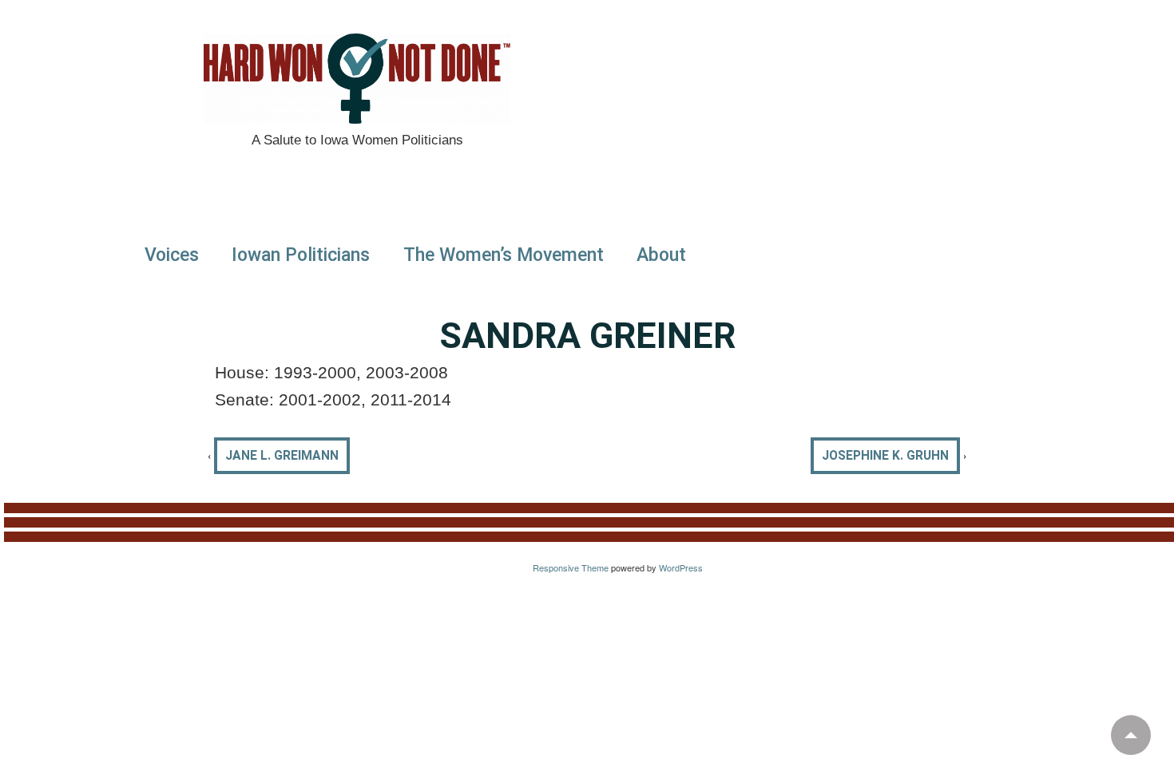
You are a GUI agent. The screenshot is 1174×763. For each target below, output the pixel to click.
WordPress (681, 567)
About (661, 255)
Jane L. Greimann (282, 456)
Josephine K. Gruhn (885, 456)
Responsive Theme (571, 567)
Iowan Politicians (301, 255)
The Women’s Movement (503, 255)
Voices (172, 255)
